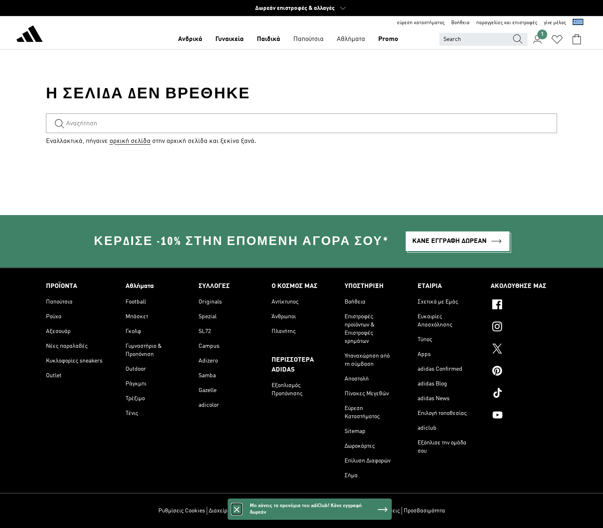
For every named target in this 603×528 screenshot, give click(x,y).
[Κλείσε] (237, 509)
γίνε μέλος (555, 22)
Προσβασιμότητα (424, 511)
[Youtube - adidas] (524, 416)
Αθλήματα (351, 39)
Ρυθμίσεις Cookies (181, 511)
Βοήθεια (460, 22)
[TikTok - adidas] (524, 394)
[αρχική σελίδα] (29, 35)
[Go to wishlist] (557, 39)
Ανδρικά (190, 39)
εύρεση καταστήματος (421, 22)
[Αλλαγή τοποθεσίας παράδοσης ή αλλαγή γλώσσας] (578, 22)
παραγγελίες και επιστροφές (506, 22)
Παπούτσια (308, 39)
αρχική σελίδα (130, 141)
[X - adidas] (524, 350)
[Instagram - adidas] (524, 328)
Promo (388, 39)
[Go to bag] (577, 39)
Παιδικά (268, 39)
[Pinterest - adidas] (524, 372)
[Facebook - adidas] (524, 306)
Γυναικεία (229, 39)
